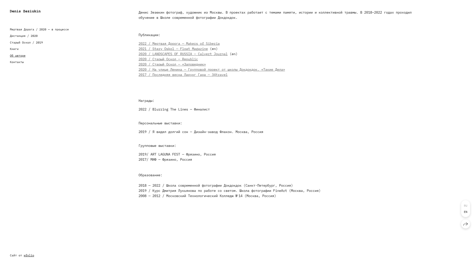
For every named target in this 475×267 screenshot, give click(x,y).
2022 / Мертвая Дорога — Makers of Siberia (179, 43)
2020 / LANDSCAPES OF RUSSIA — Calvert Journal (183, 54)
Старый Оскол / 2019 (26, 42)
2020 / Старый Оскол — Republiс (168, 59)
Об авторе (17, 55)
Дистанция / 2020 (24, 36)
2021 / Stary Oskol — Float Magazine (173, 48)
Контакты (17, 62)
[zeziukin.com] (25, 11)
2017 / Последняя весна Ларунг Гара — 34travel (183, 74)
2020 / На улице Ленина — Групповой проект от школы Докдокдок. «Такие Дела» (212, 69)
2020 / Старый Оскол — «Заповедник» (172, 64)
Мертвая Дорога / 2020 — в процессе (39, 29)
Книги (14, 49)
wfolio (29, 255)
